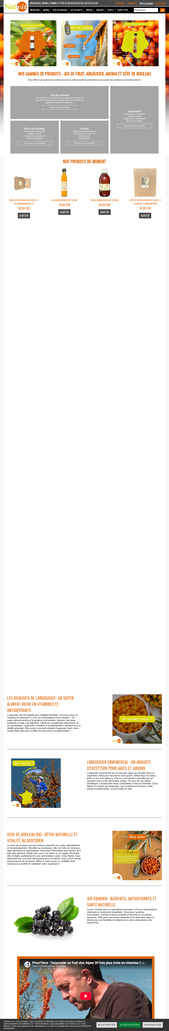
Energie (89, 10)
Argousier (34, 10)
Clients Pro (122, 10)
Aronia (46, 10)
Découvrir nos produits (59, 107)
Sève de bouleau (60, 10)
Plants (110, 10)
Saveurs (99, 10)
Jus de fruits (76, 10)
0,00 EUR (160, 3)
